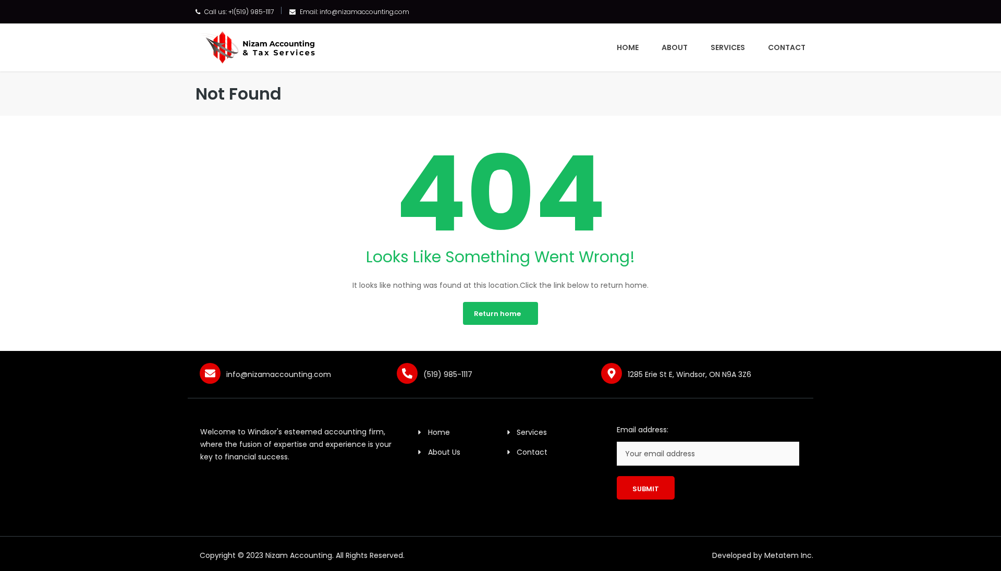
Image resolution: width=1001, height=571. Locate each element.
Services (728, 47)
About (675, 47)
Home (628, 47)
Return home (497, 314)
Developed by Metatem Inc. (762, 555)
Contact (786, 47)
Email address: (642, 430)
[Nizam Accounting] (257, 46)
